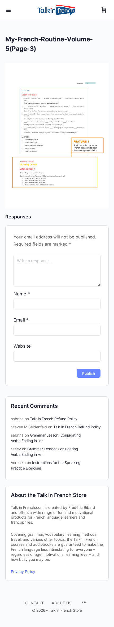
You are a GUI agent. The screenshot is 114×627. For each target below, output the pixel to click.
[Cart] (103, 10)
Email (21, 320)
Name (22, 293)
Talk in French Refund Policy (53, 419)
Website (22, 346)
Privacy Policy (23, 571)
